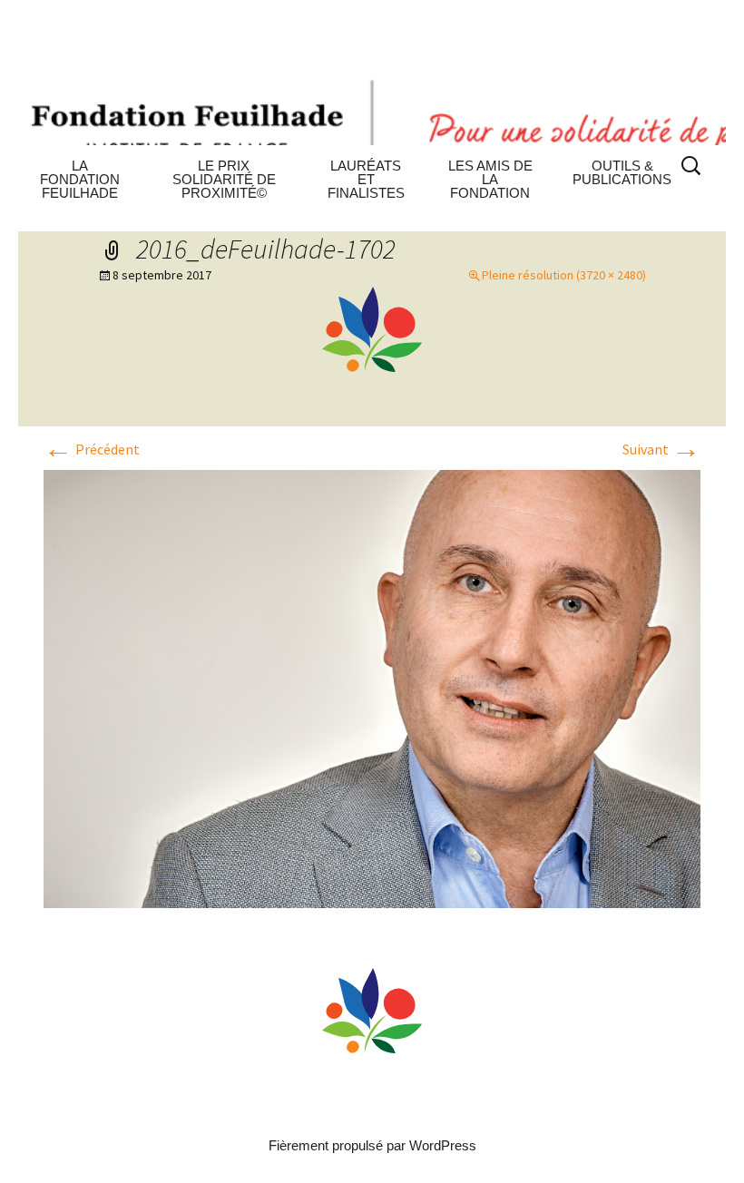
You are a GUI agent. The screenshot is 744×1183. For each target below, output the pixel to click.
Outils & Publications (622, 172)
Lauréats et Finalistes (366, 179)
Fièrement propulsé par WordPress (372, 1145)
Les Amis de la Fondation (490, 179)
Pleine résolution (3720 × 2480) (564, 275)
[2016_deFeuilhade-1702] (372, 689)
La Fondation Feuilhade (80, 179)
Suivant (661, 449)
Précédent (92, 449)
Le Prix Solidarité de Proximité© (224, 179)
